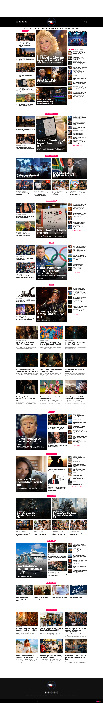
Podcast (77, 28)
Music (66, 28)
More (73, 28)
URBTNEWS (26, 28)
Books (35, 28)
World (39, 28)
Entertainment (44, 28)
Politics (56, 28)
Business (61, 28)
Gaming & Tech (51, 28)
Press (69, 28)
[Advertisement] (51, 8)
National (31, 28)
